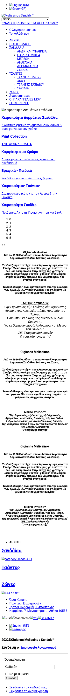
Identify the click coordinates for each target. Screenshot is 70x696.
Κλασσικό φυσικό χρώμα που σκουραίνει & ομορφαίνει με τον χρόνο (32, 127)
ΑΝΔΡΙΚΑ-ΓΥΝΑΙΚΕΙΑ (32, 51)
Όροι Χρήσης (18, 600)
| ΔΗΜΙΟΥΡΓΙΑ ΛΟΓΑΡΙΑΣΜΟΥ (37, 23)
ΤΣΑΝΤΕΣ (15, 73)
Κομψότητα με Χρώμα (20, 152)
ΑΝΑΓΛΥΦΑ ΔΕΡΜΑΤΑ (17, 144)
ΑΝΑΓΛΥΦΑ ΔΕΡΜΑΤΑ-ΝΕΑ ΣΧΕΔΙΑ (27, 66)
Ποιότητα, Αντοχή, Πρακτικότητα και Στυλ (32, 212)
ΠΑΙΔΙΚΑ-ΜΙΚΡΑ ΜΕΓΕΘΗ (28, 57)
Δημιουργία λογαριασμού (38, 647)
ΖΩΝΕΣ (14, 92)
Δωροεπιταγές (19, 96)
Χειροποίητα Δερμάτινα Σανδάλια (29, 117)
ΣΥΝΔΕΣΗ (9, 23)
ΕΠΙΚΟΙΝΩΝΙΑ (19, 103)
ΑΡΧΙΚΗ (14, 40)
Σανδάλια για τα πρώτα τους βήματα (27, 178)
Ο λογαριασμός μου (23, 30)
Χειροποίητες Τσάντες (21, 186)
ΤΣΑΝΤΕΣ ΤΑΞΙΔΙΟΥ (30, 84)
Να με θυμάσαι (19, 674)
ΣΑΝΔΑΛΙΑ (16, 48)
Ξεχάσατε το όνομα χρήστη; (28, 691)
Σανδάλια (12, 550)
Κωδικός (11, 667)
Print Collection (14, 136)
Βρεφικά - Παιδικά (17, 171)
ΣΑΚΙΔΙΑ (23, 88)
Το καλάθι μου (19, 33)
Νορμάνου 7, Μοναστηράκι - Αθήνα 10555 (38, 611)
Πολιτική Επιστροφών (25, 603)
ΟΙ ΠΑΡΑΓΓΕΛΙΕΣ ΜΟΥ (25, 99)
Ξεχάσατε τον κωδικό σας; (28, 687)
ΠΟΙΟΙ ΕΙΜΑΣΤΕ (20, 44)
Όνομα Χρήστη (15, 659)
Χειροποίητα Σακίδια (19, 205)
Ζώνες (9, 584)
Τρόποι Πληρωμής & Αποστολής (31, 607)
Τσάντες (11, 567)
